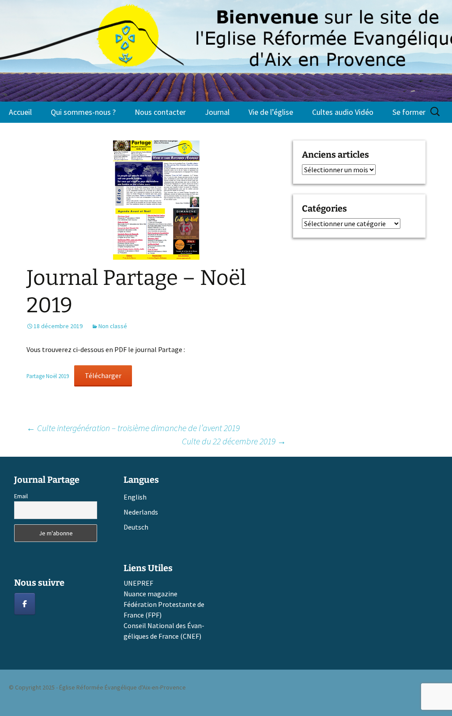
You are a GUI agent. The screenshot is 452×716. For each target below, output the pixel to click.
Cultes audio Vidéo (342, 112)
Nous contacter (160, 112)
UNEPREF (138, 583)
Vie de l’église (271, 112)
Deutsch (136, 527)
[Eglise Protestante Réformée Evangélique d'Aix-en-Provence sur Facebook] (24, 604)
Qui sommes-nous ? (83, 112)
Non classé (112, 326)
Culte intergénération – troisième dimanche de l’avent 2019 (133, 427)
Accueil (20, 112)
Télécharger (103, 375)
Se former (409, 112)
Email (21, 496)
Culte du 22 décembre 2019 (234, 441)
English (135, 496)
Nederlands (141, 512)
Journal (217, 112)
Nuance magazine (150, 593)
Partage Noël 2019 (47, 375)
